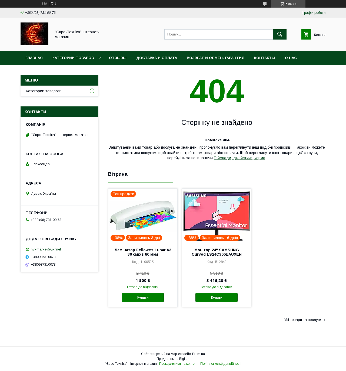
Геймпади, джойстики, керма (239, 158)
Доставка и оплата (156, 58)
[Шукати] (280, 34)
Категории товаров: (43, 91)
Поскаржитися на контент (178, 364)
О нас (291, 58)
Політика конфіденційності (220, 364)
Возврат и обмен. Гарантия (215, 58)
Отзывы (118, 58)
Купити (142, 298)
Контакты (264, 58)
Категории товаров (73, 58)
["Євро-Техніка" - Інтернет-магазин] (34, 44)
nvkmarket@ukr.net (46, 249)
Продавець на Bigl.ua (173, 359)
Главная (34, 58)
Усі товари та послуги (302, 320)
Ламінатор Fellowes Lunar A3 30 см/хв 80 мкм (142, 252)
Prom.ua (198, 354)
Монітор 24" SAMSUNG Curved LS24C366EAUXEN (217, 252)
